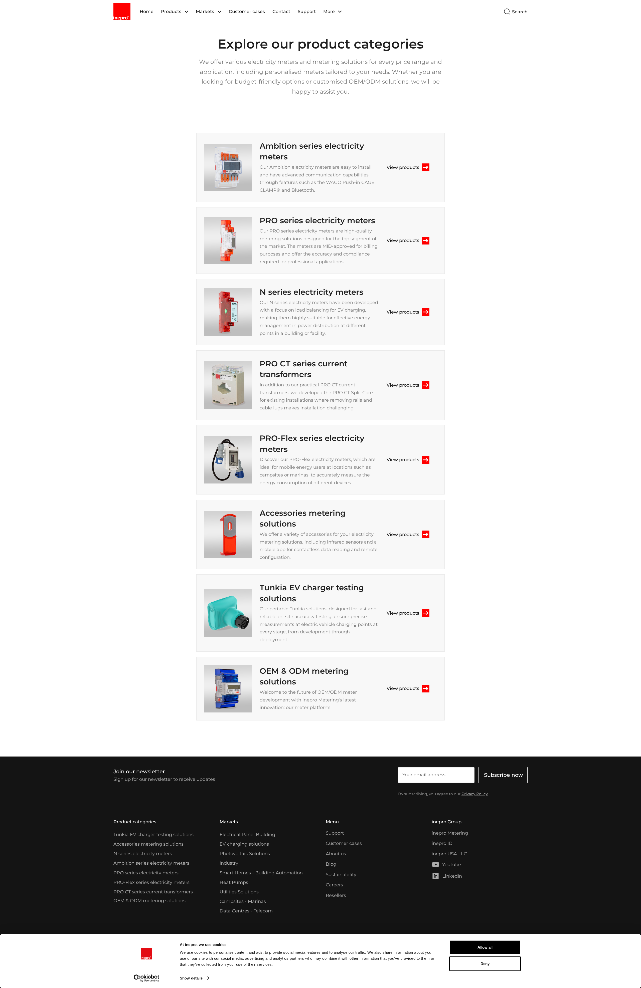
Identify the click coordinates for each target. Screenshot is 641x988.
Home (146, 11)
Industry (229, 863)
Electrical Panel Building (247, 834)
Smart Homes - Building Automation (261, 873)
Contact (281, 11)
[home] (121, 11)
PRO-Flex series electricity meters (151, 882)
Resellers (336, 895)
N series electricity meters (142, 853)
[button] (174, 12)
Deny (485, 963)
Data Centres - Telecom (246, 911)
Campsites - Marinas (243, 901)
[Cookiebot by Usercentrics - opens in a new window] (147, 978)
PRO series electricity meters (146, 873)
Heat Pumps (234, 882)
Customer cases (247, 11)
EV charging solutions (244, 844)
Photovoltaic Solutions (245, 853)
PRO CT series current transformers (153, 892)
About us (336, 854)
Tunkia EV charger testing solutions (153, 834)
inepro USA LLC (449, 854)
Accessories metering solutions (148, 844)
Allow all (485, 947)
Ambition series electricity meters (151, 863)
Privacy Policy (474, 794)
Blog (331, 864)
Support (307, 11)
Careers (334, 885)
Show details (191, 978)
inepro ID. (442, 843)
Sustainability (341, 874)
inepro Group (446, 822)
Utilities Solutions (239, 892)
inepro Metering (450, 833)
